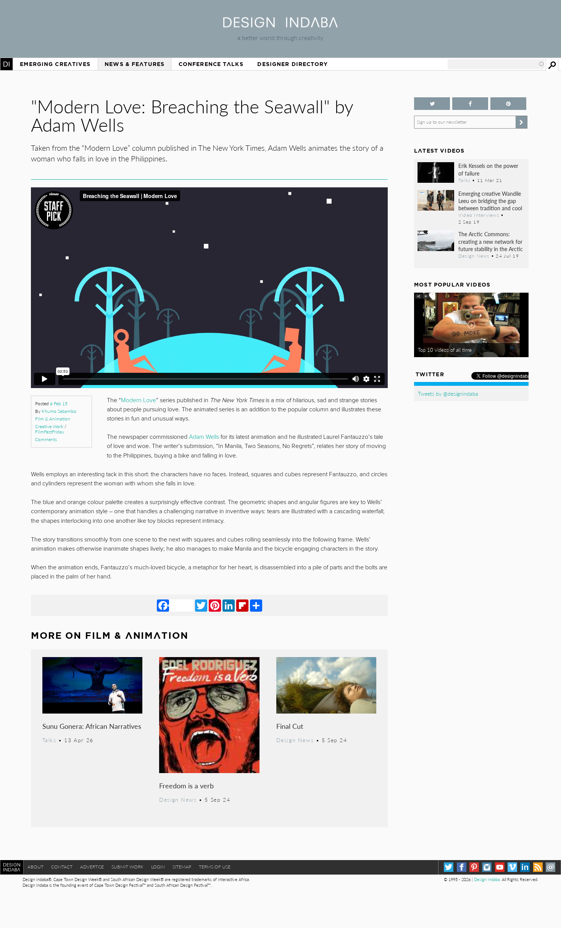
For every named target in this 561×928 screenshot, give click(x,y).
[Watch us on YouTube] (500, 867)
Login (158, 867)
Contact (62, 867)
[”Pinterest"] (508, 103)
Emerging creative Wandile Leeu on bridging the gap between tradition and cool (490, 201)
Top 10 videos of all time (445, 349)
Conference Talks (211, 64)
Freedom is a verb (186, 785)
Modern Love (138, 400)
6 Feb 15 (59, 403)
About (35, 867)
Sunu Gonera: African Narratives (91, 726)
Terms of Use (215, 867)
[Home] (280, 25)
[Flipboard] (242, 605)
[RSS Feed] (538, 867)
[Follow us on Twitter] (432, 103)
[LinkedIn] (228, 605)
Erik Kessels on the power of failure (488, 169)
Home (6, 64)
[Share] (256, 605)
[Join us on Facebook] (470, 103)
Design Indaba (487, 879)
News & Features (134, 64)
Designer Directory (292, 64)
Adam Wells (204, 437)
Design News (178, 799)
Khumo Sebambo (59, 411)
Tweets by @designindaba (448, 393)
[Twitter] (201, 605)
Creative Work (49, 426)
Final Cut (289, 726)
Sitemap (181, 867)
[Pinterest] (215, 605)
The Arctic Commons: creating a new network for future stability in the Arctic (490, 241)
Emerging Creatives (55, 64)
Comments (46, 439)
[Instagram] (487, 867)
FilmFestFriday (49, 432)
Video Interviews (478, 215)
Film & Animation (52, 419)
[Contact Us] (550, 867)
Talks (49, 740)
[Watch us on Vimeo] (512, 867)
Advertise (92, 867)
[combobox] (496, 64)
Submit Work (127, 867)
